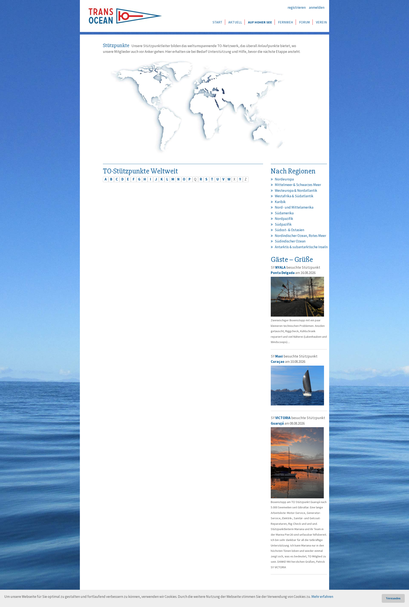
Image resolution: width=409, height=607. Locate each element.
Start (217, 22)
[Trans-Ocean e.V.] (124, 16)
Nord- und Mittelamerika (294, 207)
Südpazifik (283, 224)
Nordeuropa (284, 179)
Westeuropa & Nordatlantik (296, 190)
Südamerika (284, 213)
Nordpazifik (284, 218)
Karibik (280, 201)
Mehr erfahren (322, 596)
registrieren (297, 7)
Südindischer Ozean (290, 241)
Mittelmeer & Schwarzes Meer (298, 184)
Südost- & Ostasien (289, 230)
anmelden (316, 7)
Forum (304, 22)
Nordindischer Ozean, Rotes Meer (300, 235)
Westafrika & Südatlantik (294, 196)
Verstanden (393, 598)
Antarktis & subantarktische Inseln (301, 247)
